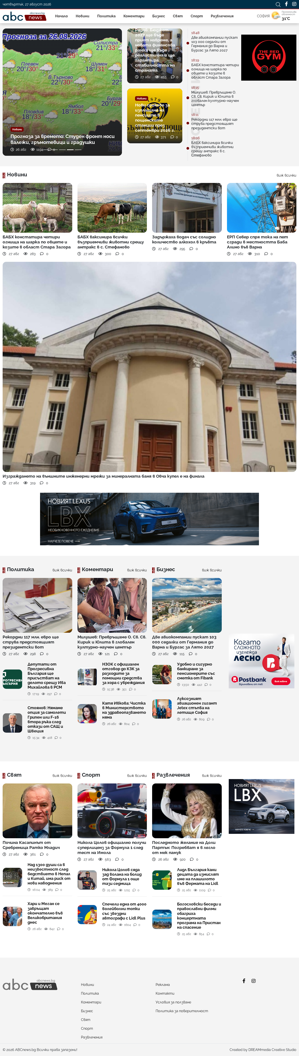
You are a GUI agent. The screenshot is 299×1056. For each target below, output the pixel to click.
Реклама (163, 985)
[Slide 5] (78, 149)
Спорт (197, 16)
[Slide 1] (46, 149)
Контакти (165, 993)
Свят (178, 16)
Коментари (133, 16)
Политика (106, 16)
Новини (82, 16)
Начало (61, 16)
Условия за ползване (173, 1002)
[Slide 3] (62, 149)
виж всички (286, 175)
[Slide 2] (54, 149)
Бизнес (158, 16)
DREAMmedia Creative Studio (272, 1050)
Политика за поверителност (182, 1011)
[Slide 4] (70, 149)
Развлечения (222, 16)
